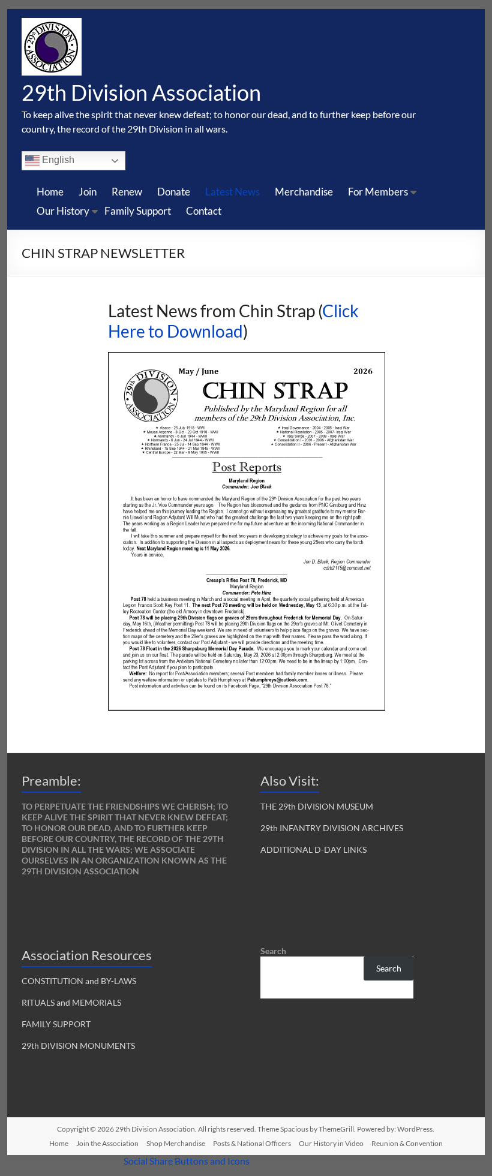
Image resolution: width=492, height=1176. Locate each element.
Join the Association (107, 1143)
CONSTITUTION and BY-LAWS (79, 981)
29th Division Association (141, 92)
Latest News (232, 191)
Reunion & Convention (407, 1143)
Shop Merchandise (175, 1143)
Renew (127, 191)
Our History (63, 210)
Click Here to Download (233, 320)
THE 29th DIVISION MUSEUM (316, 806)
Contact (203, 210)
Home (50, 191)
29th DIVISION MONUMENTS (78, 1045)
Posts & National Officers (252, 1143)
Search (273, 951)
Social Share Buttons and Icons (187, 1160)
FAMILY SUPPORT (56, 1024)
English (57, 160)
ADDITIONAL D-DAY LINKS (313, 849)
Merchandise (304, 191)
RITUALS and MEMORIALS (71, 1002)
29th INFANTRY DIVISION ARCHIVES (331, 828)
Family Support (137, 210)
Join (88, 191)
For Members (378, 191)
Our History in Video (331, 1143)
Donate (173, 191)
